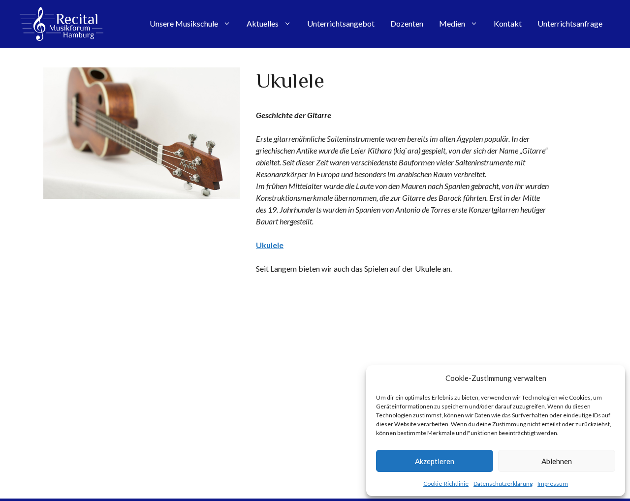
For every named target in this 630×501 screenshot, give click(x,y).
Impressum (552, 483)
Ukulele (270, 245)
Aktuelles (263, 23)
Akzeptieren (434, 461)
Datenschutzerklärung (503, 483)
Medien (452, 23)
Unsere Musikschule (184, 23)
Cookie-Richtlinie (446, 483)
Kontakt (508, 23)
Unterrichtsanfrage (569, 23)
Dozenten (406, 23)
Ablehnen (556, 461)
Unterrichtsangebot (341, 23)
